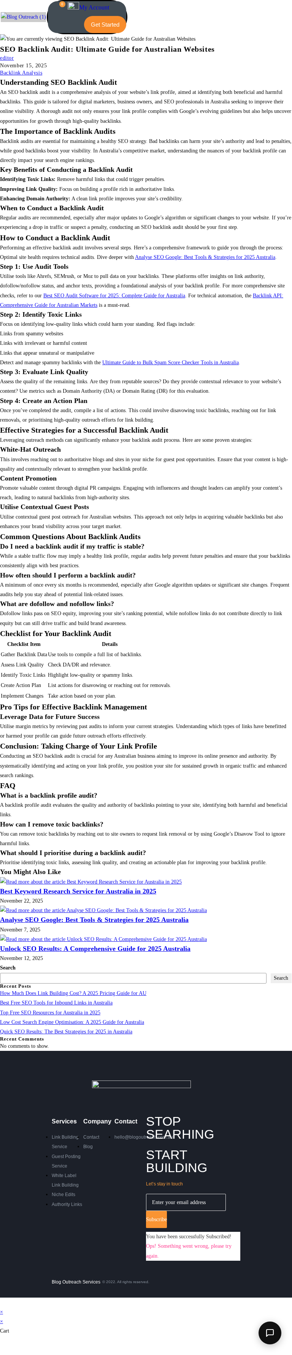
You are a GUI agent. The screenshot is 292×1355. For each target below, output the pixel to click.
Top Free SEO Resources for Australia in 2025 (50, 1012)
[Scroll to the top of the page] (2, 1302)
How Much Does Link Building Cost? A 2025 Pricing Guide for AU (73, 993)
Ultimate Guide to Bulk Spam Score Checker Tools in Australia (170, 362)
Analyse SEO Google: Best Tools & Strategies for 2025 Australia (205, 257)
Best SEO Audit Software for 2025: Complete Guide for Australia (114, 295)
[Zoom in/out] (0, 1342)
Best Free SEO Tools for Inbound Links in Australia (56, 1003)
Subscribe (156, 1219)
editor (7, 58)
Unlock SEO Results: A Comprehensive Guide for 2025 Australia (95, 948)
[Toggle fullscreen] (2, 1342)
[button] (64, 24)
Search (8, 968)
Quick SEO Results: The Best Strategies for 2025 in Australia (66, 1031)
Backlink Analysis (21, 73)
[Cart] (59, 8)
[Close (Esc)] (7, 1342)
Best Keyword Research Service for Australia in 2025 (78, 891)
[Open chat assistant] (270, 1333)
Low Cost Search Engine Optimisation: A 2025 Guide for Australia (72, 1022)
